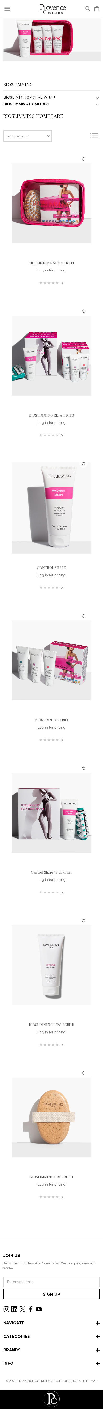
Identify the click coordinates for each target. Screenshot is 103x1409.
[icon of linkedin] (14, 1309)
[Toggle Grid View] (81, 135)
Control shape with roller (51, 872)
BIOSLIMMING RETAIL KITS (51, 415)
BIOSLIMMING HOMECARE (26, 104)
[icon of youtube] (39, 1309)
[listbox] (28, 136)
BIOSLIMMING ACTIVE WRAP (29, 97)
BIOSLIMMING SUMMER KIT (51, 263)
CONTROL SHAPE (51, 567)
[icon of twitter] (23, 1309)
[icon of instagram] (6, 1309)
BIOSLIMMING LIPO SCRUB (51, 1024)
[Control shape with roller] (51, 813)
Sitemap (91, 1381)
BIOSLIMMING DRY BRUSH (51, 1177)
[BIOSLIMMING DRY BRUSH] (51, 1117)
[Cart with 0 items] (96, 9)
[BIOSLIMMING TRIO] (51, 660)
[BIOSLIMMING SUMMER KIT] (51, 203)
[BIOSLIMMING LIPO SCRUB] (51, 965)
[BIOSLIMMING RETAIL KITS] (51, 356)
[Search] (87, 9)
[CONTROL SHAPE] (51, 508)
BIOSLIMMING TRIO (51, 720)
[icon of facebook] (31, 1309)
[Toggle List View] (94, 135)
